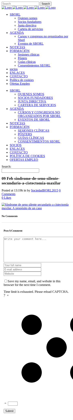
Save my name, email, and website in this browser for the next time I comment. (32, 283)
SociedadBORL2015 (44, 190)
